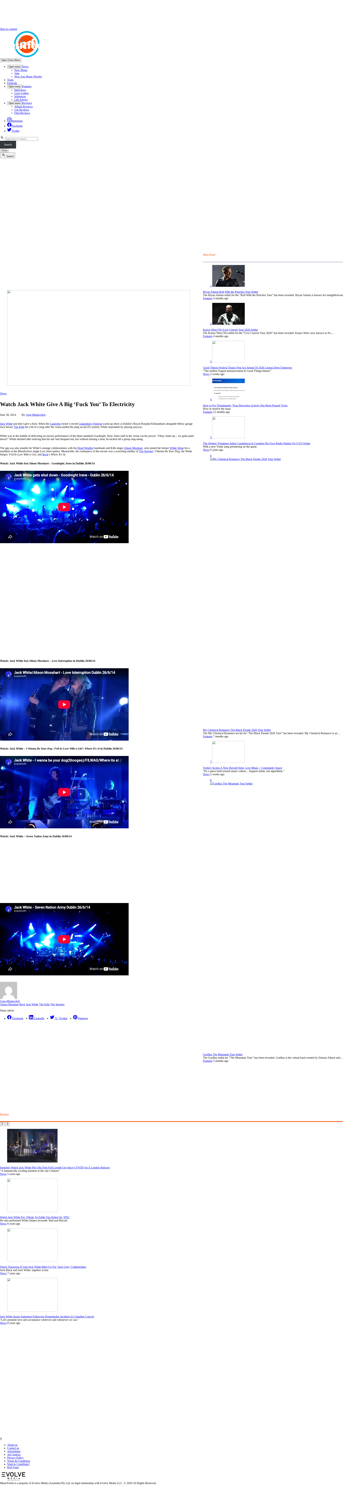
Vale (16, 73)
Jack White (6, 423)
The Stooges (146, 451)
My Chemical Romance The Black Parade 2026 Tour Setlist (237, 729)
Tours (10, 79)
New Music (21, 70)
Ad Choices (14, 1454)
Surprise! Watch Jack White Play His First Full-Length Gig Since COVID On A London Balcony (55, 1167)
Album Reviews (23, 106)
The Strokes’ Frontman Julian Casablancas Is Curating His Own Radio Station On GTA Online (256, 443)
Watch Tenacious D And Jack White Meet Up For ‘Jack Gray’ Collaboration (43, 1266)
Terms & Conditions (18, 1460)
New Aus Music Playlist (28, 76)
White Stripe (177, 448)
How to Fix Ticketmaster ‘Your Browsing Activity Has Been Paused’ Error (245, 405)
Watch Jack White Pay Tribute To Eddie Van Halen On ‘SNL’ (35, 1217)
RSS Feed (13, 1467)
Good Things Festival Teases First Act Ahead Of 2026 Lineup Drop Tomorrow (247, 367)
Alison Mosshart (133, 448)
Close (4, 150)
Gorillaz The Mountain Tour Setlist (222, 1054)
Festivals (12, 83)
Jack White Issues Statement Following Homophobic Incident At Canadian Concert (47, 1316)
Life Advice (21, 99)
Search (8, 144)
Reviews (27, 103)
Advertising (13, 1451)
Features (26, 86)
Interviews (20, 89)
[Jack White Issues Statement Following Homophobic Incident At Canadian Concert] (32, 1310)
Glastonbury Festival (90, 423)
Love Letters (21, 93)
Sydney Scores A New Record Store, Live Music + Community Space (242, 767)
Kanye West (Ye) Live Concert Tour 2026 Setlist (230, 329)
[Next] (7, 1124)
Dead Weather (85, 448)
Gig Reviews (21, 109)
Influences (20, 96)
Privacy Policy (15, 1457)
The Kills (19, 426)
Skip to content (8, 29)
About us (12, 1444)
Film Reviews (22, 113)
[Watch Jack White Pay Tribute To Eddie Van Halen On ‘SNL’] (32, 1211)
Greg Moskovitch (36, 414)
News (25, 66)
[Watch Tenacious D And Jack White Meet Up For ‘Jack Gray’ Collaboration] (32, 1260)
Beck (45, 454)
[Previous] (2, 1124)
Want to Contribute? (18, 1464)
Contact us (13, 1448)
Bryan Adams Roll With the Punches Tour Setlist (230, 291)
